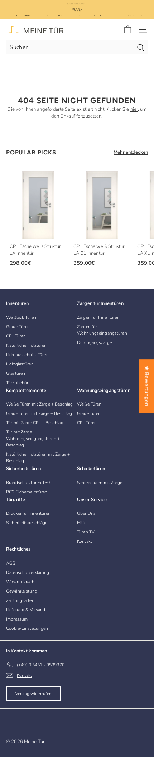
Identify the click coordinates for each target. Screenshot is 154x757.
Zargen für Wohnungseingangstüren (102, 330)
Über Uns (86, 513)
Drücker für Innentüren (28, 513)
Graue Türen (18, 327)
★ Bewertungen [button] (146, 386)
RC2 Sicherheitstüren (27, 492)
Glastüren (15, 373)
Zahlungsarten (20, 600)
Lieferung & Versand (25, 610)
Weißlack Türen (21, 317)
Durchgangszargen (95, 342)
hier (134, 109)
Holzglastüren (20, 364)
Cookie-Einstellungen (27, 628)
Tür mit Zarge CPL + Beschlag (34, 423)
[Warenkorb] (127, 29)
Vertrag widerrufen (33, 693)
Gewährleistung (21, 591)
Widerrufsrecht (21, 582)
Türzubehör (17, 382)
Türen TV (86, 532)
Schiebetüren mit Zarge (99, 482)
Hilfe (81, 523)
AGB (10, 563)
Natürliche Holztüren (26, 345)
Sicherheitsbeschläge (27, 523)
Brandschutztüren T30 (28, 482)
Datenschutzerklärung (27, 572)
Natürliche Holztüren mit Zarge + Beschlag (38, 457)
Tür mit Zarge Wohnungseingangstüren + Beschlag (33, 438)
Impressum (17, 619)
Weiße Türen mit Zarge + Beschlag (39, 404)
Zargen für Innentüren (98, 317)
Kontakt (84, 541)
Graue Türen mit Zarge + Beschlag (39, 413)
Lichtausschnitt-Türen (27, 355)
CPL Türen (16, 336)
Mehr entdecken (131, 152)
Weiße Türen (89, 404)
